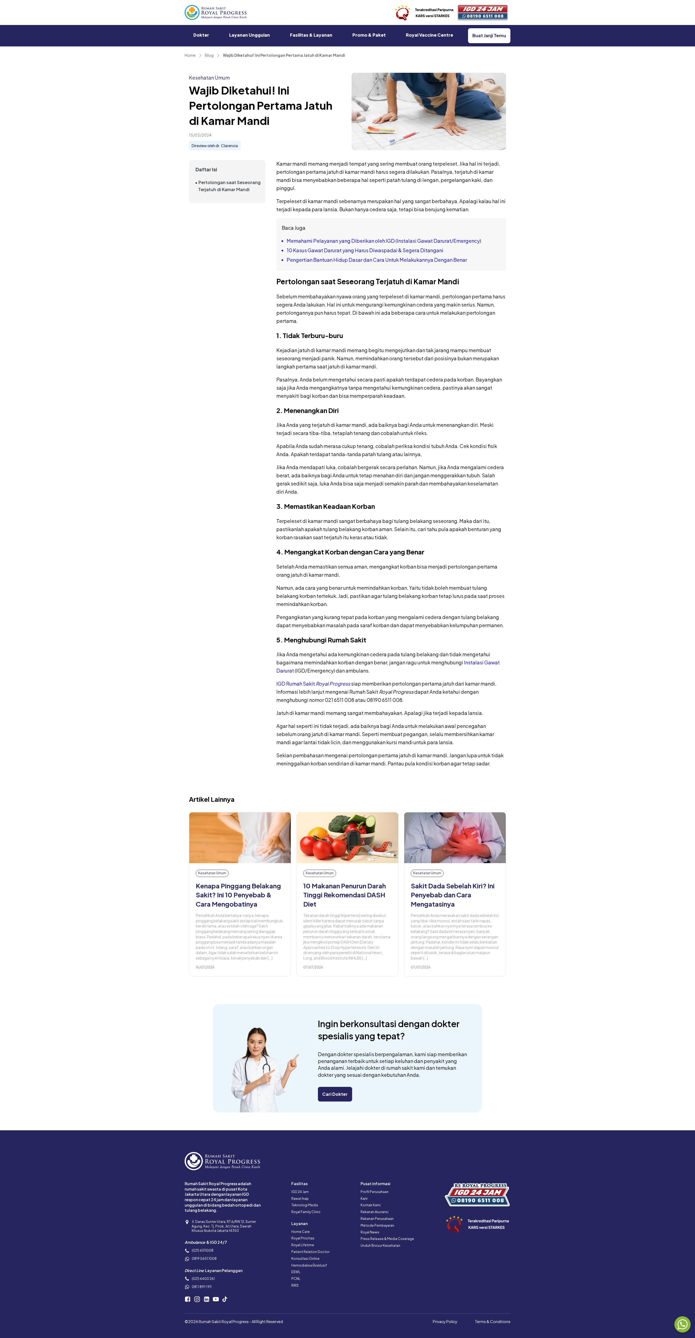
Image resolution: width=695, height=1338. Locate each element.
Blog (209, 55)
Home (190, 55)
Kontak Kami (371, 1205)
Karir (364, 1199)
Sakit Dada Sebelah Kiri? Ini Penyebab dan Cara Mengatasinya (453, 895)
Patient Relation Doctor (310, 1252)
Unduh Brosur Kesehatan (380, 1246)
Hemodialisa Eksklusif (309, 1265)
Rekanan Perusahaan (377, 1219)
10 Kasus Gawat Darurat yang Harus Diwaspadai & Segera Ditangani (365, 250)
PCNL (295, 1279)
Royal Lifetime (302, 1245)
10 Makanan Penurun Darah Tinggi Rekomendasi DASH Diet (344, 895)
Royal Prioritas (302, 1238)
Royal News (370, 1232)
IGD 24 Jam (300, 1192)
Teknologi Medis (304, 1205)
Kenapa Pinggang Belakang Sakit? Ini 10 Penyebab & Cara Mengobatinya (238, 895)
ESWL (295, 1272)
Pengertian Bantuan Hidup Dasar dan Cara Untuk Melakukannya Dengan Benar (377, 260)
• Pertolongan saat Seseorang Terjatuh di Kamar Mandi (228, 185)
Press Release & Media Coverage (387, 1239)
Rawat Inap (300, 1199)
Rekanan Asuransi (374, 1212)
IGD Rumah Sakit (313, 683)
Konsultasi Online (305, 1259)
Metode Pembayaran (377, 1225)
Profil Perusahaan (374, 1192)
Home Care (300, 1232)
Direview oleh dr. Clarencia (215, 145)
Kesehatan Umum (209, 77)
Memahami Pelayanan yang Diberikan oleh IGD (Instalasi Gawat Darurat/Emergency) (384, 241)
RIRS (295, 1285)
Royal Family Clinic (306, 1212)
